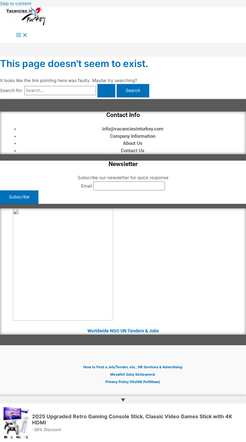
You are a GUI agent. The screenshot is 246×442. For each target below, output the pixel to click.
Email (86, 185)
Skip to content (15, 3)
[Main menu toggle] (21, 35)
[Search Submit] (106, 90)
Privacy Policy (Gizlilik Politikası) (132, 381)
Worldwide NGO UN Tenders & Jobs (123, 330)
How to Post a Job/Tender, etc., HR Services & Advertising (132, 367)
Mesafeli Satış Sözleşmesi (132, 374)
